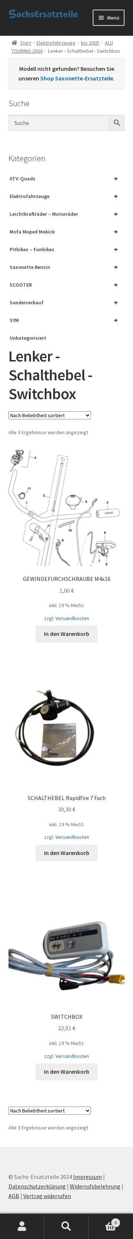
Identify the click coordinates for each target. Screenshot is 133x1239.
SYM (64, 320)
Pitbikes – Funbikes (64, 249)
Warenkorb (103, 1220)
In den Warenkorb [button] (66, 633)
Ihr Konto (22, 1226)
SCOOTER (64, 284)
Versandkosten (72, 618)
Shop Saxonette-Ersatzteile (76, 78)
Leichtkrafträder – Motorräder (64, 213)
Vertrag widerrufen (47, 1196)
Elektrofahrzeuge (56, 42)
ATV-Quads (64, 178)
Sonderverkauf (64, 302)
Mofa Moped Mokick (64, 231)
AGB (13, 1196)
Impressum (87, 1176)
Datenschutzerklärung (37, 1186)
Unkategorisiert (28, 338)
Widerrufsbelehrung (95, 1186)
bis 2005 (90, 42)
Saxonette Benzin (64, 266)
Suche (66, 1226)
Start (25, 42)
